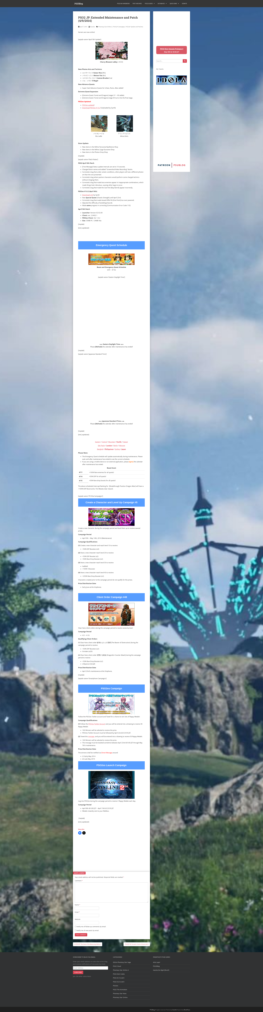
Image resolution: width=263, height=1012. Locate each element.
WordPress (187, 1010)
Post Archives (137, 3)
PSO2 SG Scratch (118, 982)
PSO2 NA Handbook (123, 3)
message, (91, 736)
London (109, 446)
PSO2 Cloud (117, 966)
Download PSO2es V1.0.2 (91, 108)
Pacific (119, 442)
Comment (79, 881)
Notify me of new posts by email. (88, 930)
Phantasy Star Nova (119, 993)
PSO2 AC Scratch (118, 978)
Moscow (122, 446)
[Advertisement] (111, 852)
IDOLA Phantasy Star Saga (122, 962)
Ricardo (92, 27)
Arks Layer (156, 962)
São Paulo (101, 446)
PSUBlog (78, 3)
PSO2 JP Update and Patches (134, 27)
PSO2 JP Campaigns (119, 27)
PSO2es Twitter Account (96, 724)
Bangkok (100, 449)
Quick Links (173, 3)
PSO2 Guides (149, 3)
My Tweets (160, 69)
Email (77, 912)
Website (77, 919)
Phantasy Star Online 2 (105, 27)
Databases (161, 3)
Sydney (117, 449)
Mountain (111, 442)
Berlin (116, 446)
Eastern (97, 442)
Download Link (87, 195)
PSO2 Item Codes (119, 974)
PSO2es (115, 986)
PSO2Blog (156, 966)
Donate (184, 3)
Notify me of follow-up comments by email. (91, 927)
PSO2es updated (88, 105)
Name (77, 905)
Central (104, 442)
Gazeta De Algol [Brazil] (161, 970)
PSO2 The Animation (120, 990)
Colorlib (174, 1010)
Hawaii (125, 442)
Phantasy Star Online (120, 997)
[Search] (185, 61)
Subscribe (78, 972)
